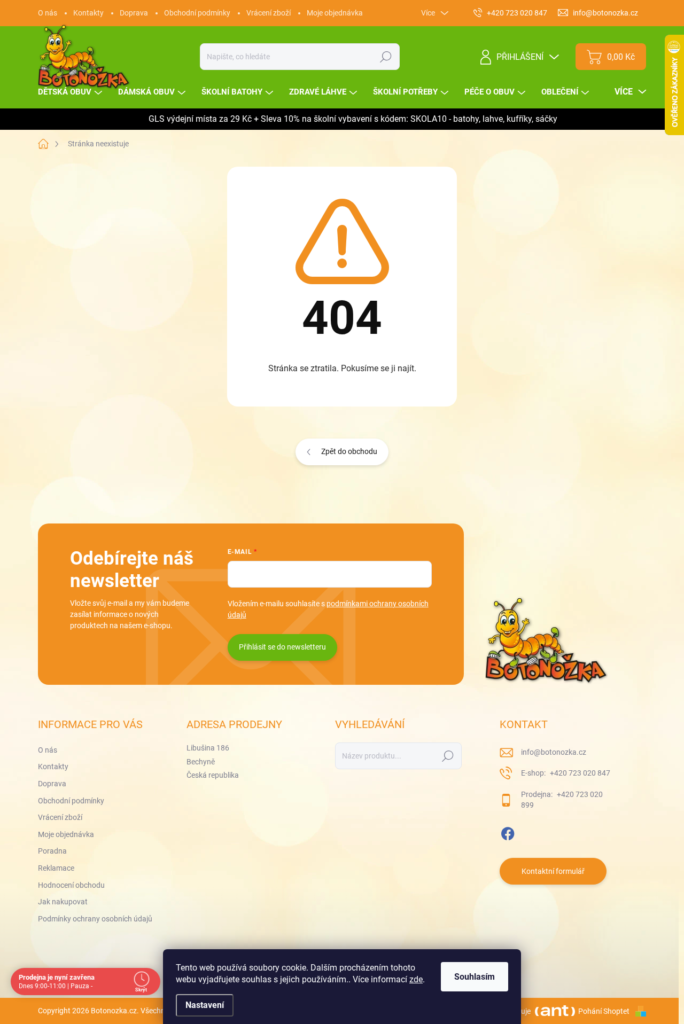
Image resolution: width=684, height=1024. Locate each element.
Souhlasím (474, 977)
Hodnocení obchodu (71, 885)
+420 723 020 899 (562, 799)
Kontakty (88, 13)
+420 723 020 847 (579, 773)
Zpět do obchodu (349, 451)
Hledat (386, 56)
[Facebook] (508, 832)
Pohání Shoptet (604, 1011)
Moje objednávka (335, 13)
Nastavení (204, 1005)
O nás (47, 13)
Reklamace (56, 868)
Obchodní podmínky (197, 13)
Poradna (52, 851)
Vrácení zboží (268, 13)
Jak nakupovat (63, 901)
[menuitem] (71, 92)
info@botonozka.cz (553, 752)
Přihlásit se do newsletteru (282, 647)
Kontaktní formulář (553, 871)
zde (416, 979)
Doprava (134, 13)
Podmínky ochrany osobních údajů (95, 918)
